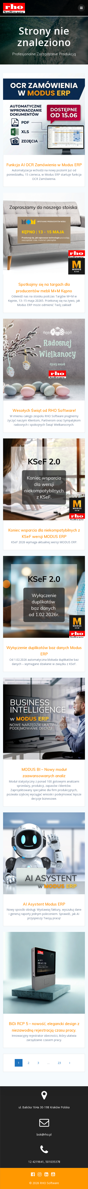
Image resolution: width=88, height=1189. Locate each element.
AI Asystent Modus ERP (44, 904)
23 (61, 1063)
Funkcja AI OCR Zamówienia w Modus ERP (44, 165)
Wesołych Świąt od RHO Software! (44, 410)
